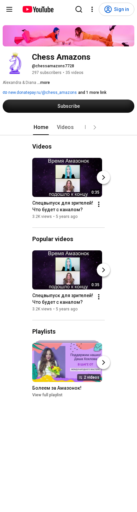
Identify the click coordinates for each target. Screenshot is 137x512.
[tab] (41, 127)
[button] (95, 127)
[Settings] (92, 9)
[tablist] (68, 127)
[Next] (103, 177)
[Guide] (9, 9)
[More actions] (98, 204)
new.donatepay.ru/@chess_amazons (42, 92)
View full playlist (47, 395)
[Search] (79, 9)
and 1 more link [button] (92, 92)
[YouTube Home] (37, 9)
